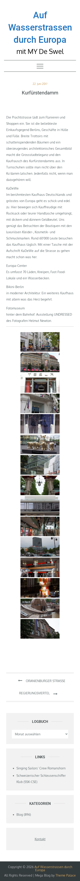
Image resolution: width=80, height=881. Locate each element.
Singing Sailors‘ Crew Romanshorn (41, 768)
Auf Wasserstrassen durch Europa (40, 27)
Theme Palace (66, 875)
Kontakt (40, 839)
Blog (19, 814)
